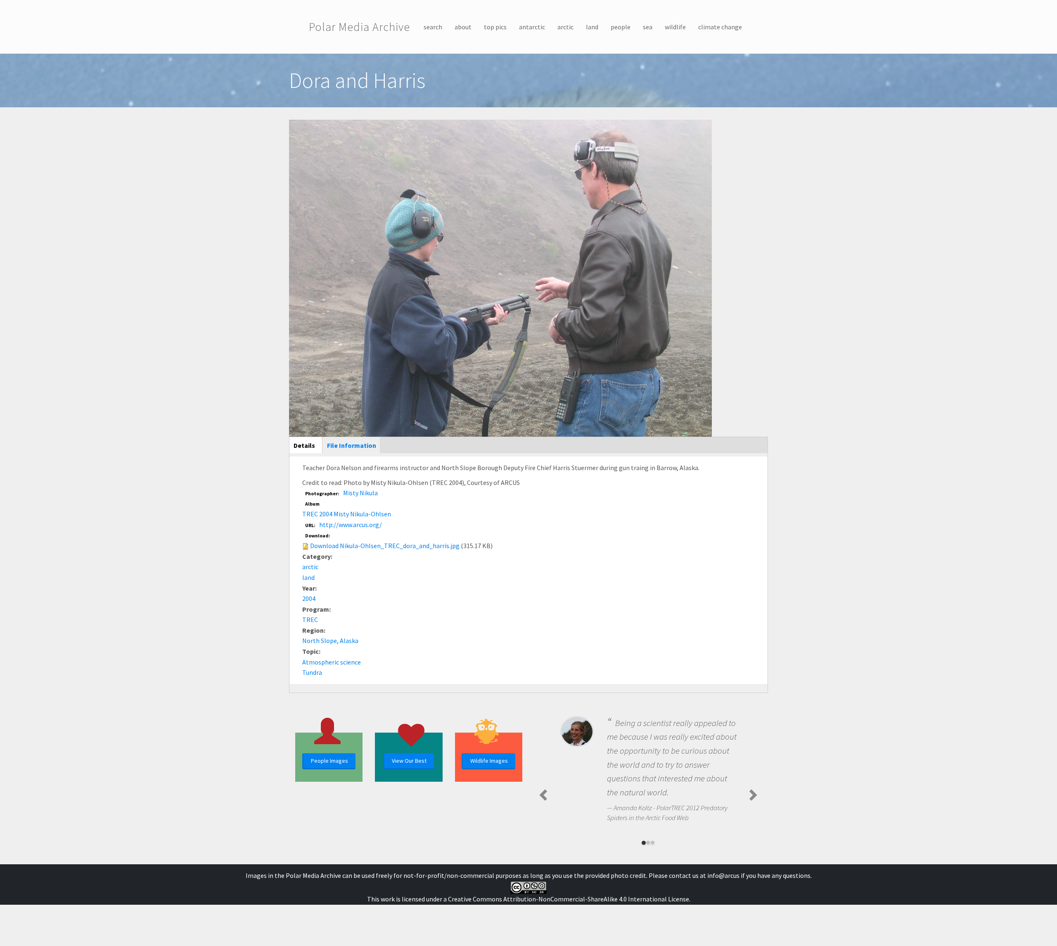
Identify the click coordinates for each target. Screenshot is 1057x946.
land (592, 27)
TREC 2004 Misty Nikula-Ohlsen (346, 514)
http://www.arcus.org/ (350, 524)
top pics (495, 27)
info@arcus (723, 875)
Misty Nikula (360, 493)
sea (647, 27)
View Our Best (409, 760)
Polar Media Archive (359, 26)
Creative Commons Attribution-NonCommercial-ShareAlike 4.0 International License (568, 899)
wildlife (675, 27)
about (463, 27)
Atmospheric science (331, 662)
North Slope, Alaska (330, 640)
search (433, 27)
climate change (720, 27)
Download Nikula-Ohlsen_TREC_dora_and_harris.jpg (385, 546)
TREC (310, 619)
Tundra (312, 672)
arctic (565, 27)
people (620, 27)
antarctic (532, 27)
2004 (308, 598)
